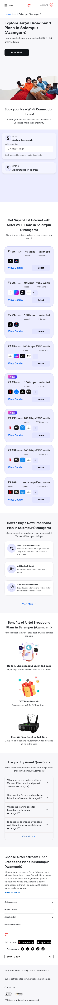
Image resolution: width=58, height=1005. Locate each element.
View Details (15, 267)
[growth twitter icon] (37, 949)
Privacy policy (28, 970)
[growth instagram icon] (43, 949)
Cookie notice (42, 970)
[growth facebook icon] (22, 949)
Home (8, 14)
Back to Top (13, 956)
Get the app (10, 941)
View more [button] (11, 892)
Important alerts (12, 970)
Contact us (10, 987)
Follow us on (13, 949)
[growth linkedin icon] (27, 949)
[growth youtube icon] (32, 949)
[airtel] (29, 5)
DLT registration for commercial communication (28, 979)
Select (41, 268)
